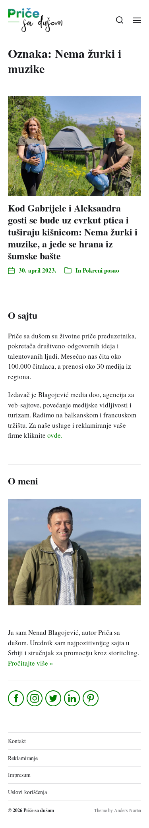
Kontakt (17, 741)
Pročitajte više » (30, 663)
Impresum (19, 775)
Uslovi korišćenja (27, 792)
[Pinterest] (91, 698)
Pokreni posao (101, 270)
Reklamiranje (23, 758)
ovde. (54, 435)
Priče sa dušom (38, 810)
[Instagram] (35, 698)
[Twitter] (53, 698)
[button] (119, 20)
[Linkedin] (72, 698)
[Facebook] (16, 698)
